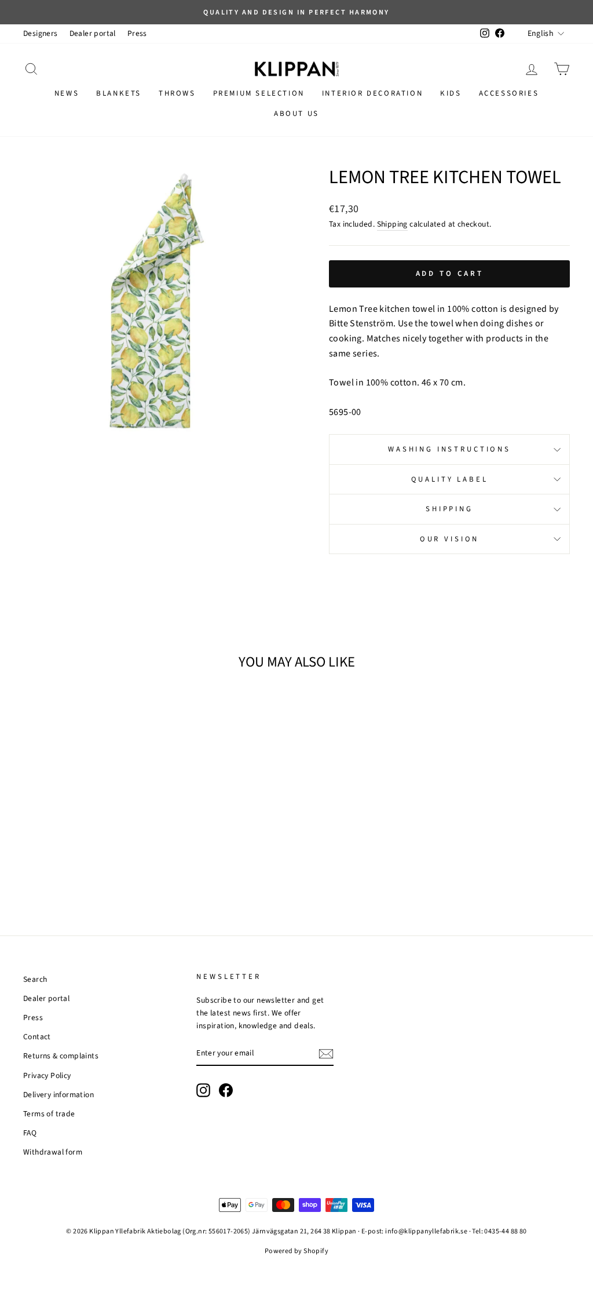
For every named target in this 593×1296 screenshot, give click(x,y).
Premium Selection (259, 93)
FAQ (29, 1132)
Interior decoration (372, 93)
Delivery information (58, 1094)
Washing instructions (449, 449)
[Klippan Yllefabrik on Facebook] (226, 1090)
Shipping (392, 224)
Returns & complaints (60, 1055)
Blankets (118, 93)
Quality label (449, 479)
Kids (450, 93)
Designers (40, 33)
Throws (177, 93)
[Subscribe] (326, 1053)
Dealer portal (92, 33)
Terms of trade (49, 1113)
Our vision (449, 539)
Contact (37, 1036)
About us (296, 113)
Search (35, 979)
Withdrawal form (52, 1151)
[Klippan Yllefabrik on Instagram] (203, 1090)
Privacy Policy (47, 1075)
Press (137, 33)
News (66, 93)
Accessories (509, 93)
